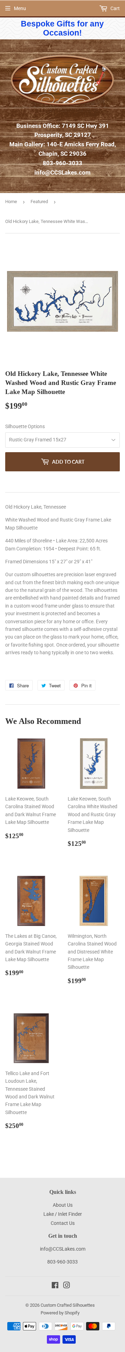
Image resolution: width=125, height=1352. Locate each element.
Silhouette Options (25, 426)
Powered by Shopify (60, 1312)
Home (11, 201)
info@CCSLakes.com (62, 172)
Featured (39, 201)
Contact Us (63, 1223)
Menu (20, 8)
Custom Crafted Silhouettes (68, 1305)
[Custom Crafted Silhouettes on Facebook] (55, 1286)
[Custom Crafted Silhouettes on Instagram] (66, 1286)
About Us (63, 1205)
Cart (114, 8)
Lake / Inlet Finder (62, 1214)
